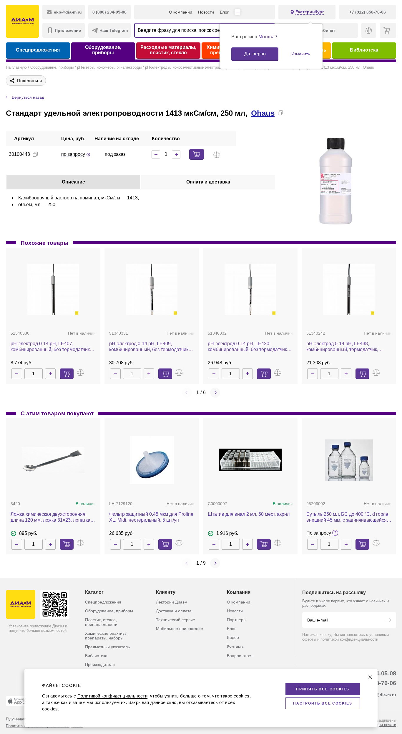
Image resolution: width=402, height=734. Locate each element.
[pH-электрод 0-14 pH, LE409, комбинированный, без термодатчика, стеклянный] (151, 289)
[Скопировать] (280, 113)
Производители (100, 664)
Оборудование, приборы (103, 50)
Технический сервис (175, 619)
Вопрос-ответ (240, 655)
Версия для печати (379, 725)
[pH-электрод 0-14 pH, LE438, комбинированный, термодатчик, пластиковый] (349, 289)
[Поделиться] (289, 113)
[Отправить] (387, 620)
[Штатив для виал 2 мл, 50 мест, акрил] (250, 460)
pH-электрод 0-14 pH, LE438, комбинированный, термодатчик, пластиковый (342, 347)
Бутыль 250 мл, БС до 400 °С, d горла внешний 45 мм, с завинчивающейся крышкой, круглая (347, 517)
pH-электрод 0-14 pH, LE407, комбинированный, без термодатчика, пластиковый (52, 347)
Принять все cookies (322, 689)
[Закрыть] (370, 677)
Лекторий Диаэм (171, 602)
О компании (180, 12)
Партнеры (236, 619)
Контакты (236, 646)
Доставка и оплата (174, 611)
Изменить (300, 54)
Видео (233, 637)
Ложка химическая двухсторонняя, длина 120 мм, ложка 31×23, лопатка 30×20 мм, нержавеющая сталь (50, 517)
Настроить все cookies (322, 703)
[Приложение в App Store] (20, 701)
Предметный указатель (107, 646)
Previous (187, 393)
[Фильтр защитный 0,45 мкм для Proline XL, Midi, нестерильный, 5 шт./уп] (152, 460)
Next (215, 393)
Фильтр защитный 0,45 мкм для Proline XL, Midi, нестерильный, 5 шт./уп (151, 517)
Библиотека (364, 49)
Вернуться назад (28, 97)
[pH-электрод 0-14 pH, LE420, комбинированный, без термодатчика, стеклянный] (250, 289)
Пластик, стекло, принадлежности (101, 622)
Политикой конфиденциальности (112, 695)
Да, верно (255, 53)
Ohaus (263, 113)
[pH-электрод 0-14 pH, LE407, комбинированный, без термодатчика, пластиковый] (53, 289)
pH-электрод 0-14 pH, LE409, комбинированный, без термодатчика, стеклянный (150, 347)
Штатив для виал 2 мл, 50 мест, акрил (249, 514)
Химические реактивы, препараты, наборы (107, 635)
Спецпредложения (38, 49)
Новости (206, 12)
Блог (224, 12)
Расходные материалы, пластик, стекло (168, 50)
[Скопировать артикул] (35, 154)
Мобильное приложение (179, 628)
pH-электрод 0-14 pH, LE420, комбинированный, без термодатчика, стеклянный (249, 347)
